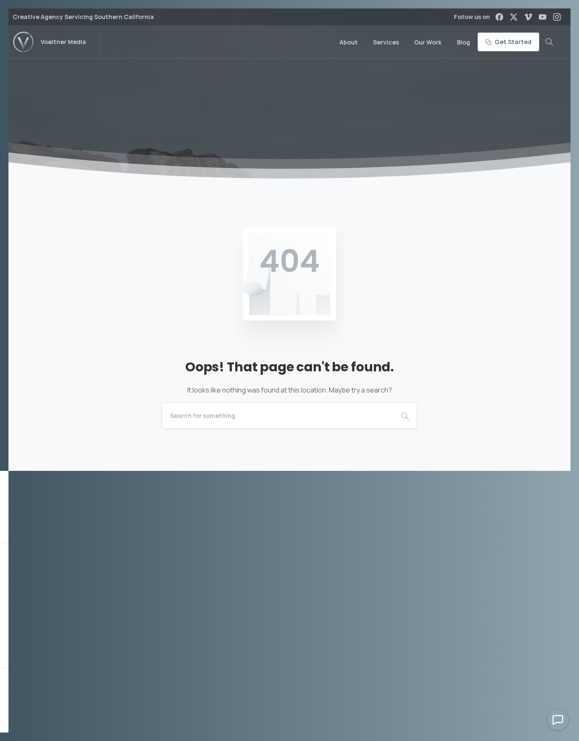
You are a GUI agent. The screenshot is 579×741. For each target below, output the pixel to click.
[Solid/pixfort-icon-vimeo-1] (289, 686)
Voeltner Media (63, 42)
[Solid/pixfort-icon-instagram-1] (323, 686)
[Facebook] (499, 17)
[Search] (549, 42)
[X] (514, 17)
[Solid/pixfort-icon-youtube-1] (306, 686)
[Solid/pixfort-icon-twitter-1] (272, 686)
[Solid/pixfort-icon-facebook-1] (255, 686)
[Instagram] (557, 17)
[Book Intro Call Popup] (557, 719)
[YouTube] (542, 17)
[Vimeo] (528, 17)
